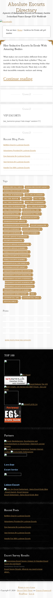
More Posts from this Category (18, 340)
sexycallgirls (10, 301)
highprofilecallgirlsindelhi (15, 263)
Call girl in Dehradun (13, 195)
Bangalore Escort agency (37, 187)
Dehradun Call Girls (31, 214)
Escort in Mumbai (31, 233)
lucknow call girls (31, 298)
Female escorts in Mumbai (14, 259)
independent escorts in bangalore (18, 282)
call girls (38, 198)
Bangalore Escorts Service (15, 191)
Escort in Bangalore (31, 229)
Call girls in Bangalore (14, 206)
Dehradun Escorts (29, 217)
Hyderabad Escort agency (15, 267)
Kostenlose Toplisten (29, 449)
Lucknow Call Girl (11, 298)
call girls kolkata (11, 210)
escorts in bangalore (13, 240)
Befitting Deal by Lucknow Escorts (16, 145)
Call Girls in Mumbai (36, 206)
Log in (31, 593)
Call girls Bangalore (13, 202)
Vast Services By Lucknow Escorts (16, 162)
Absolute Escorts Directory (26, 7)
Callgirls (26, 198)
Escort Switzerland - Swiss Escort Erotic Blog (21, 495)
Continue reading (18, 78)
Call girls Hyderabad (35, 202)
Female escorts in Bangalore (16, 252)
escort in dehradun (12, 233)
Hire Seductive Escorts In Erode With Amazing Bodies (25, 47)
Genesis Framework (43, 590)
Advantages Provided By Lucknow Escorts (19, 151)
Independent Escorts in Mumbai (16, 290)
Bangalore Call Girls (13, 187)
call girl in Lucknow (34, 195)
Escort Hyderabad (11, 229)
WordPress (23, 593)
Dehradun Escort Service (14, 221)
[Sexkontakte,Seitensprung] (22, 452)
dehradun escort (11, 217)
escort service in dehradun (15, 237)
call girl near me (11, 198)
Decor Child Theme (25, 590)
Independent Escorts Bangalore (17, 275)
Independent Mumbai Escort (15, 294)
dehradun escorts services (15, 225)
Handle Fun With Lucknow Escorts (16, 168)
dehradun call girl (31, 210)
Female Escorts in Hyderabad (16, 256)
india (32, 294)
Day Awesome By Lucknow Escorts (16, 156)
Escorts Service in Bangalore (16, 244)
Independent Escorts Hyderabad (17, 278)
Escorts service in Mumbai (15, 248)
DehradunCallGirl (11, 214)
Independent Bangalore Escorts (17, 271)
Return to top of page (26, 587)
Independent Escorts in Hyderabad (18, 286)
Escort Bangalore (38, 225)
